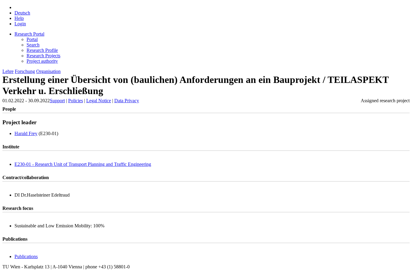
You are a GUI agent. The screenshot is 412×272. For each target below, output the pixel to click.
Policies (75, 100)
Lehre (8, 71)
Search (33, 44)
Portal (32, 39)
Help (19, 18)
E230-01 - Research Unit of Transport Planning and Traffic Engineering (82, 164)
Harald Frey (25, 133)
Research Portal (29, 33)
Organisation (48, 71)
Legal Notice (98, 100)
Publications (26, 256)
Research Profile (42, 50)
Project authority (42, 61)
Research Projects (43, 55)
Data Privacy (126, 100)
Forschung (25, 71)
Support (57, 100)
